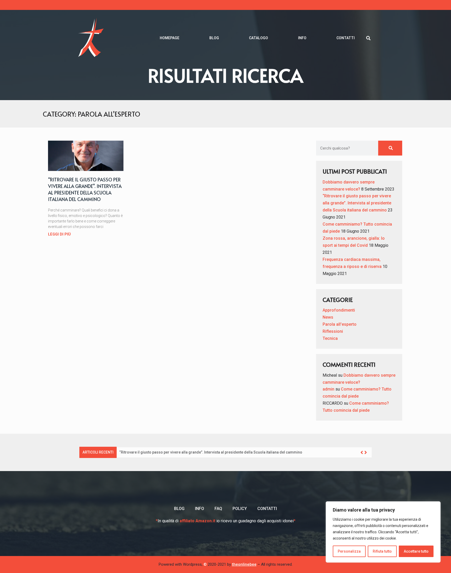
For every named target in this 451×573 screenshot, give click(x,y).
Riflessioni (333, 331)
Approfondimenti (339, 310)
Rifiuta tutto (382, 551)
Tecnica (330, 338)
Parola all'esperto (340, 324)
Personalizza (349, 551)
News (328, 317)
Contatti (345, 38)
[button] (368, 38)
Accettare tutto (416, 551)
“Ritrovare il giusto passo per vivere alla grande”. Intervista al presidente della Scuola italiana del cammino (85, 189)
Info (302, 38)
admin (328, 389)
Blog (214, 38)
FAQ (218, 508)
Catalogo (258, 38)
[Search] (390, 148)
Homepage (169, 38)
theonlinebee (244, 564)
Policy (240, 508)
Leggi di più (59, 234)
